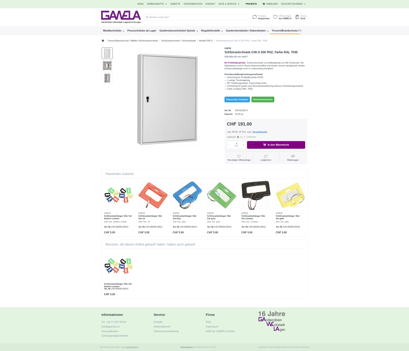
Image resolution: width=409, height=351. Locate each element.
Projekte (251, 4)
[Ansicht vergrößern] (168, 99)
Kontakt (210, 4)
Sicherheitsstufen (263, 99)
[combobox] (195, 17)
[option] (107, 53)
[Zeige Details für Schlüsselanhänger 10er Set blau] (187, 195)
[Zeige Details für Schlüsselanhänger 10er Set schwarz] (256, 195)
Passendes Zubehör (237, 99)
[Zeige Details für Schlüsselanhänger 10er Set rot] (153, 195)
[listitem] (168, 99)
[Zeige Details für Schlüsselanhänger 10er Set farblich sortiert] (118, 195)
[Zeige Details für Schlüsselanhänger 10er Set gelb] (290, 195)
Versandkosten (259, 131)
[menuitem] (140, 4)
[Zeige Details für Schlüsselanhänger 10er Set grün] (221, 195)
